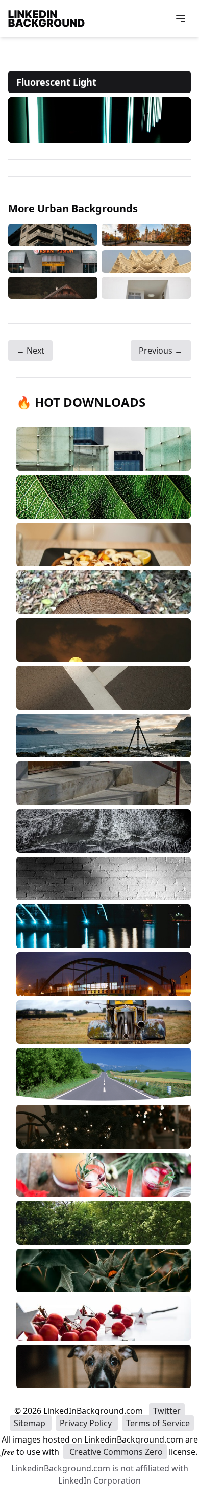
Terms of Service (158, 1423)
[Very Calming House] (52, 288)
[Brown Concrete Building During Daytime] (52, 235)
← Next (30, 350)
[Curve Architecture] (146, 288)
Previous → (161, 350)
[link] (99, 120)
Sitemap (30, 1423)
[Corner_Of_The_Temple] (146, 261)
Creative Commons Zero (115, 1451)
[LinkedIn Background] (46, 18)
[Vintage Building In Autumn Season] (146, 235)
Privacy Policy (87, 1423)
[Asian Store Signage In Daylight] (52, 261)
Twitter (167, 1410)
